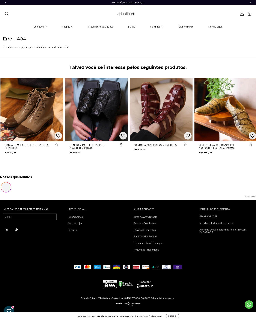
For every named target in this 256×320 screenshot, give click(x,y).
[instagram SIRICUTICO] (6, 229)
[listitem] (6, 187)
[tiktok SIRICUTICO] (16, 229)
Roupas (66, 26)
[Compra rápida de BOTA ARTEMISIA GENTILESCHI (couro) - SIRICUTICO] (56, 144)
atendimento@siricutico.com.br (216, 223)
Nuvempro (251, 196)
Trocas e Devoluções (145, 223)
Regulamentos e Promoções (149, 243)
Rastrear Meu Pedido (145, 236)
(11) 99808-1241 (208, 216)
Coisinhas (155, 26)
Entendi (172, 316)
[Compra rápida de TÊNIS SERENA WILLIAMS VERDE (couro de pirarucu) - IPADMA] (250, 144)
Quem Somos (75, 217)
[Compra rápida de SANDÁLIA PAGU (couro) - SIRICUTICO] (185, 144)
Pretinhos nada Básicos (100, 26)
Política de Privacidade (146, 249)
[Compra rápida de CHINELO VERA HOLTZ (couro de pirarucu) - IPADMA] (121, 144)
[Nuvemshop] (128, 305)
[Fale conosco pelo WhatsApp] (249, 304)
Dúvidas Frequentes (145, 230)
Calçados (39, 26)
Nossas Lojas (215, 26)
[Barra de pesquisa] (6, 14)
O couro (72, 230)
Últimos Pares (186, 26)
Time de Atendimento (145, 217)
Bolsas (131, 26)
